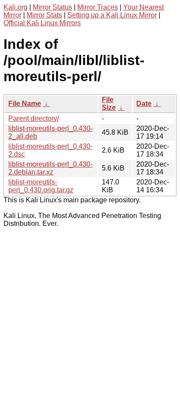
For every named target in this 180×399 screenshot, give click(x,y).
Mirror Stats (44, 15)
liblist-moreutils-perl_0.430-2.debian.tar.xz (50, 168)
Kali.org (15, 7)
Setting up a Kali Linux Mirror (112, 15)
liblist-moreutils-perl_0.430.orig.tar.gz (40, 186)
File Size (109, 103)
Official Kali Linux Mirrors (42, 23)
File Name (24, 103)
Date (144, 103)
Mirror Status (52, 7)
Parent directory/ (33, 118)
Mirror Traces (97, 7)
